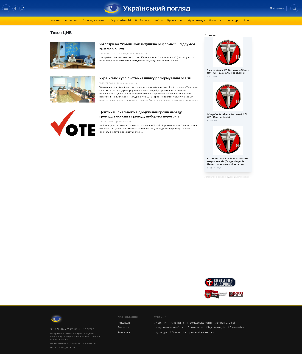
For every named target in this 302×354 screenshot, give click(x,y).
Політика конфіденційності (62, 347)
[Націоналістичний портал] (215, 294)
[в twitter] (22, 8)
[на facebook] (15, 8)
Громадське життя (95, 20)
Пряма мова (175, 20)
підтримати (278, 8)
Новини (55, 20)
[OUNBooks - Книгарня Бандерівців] (228, 282)
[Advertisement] (228, 226)
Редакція (123, 322)
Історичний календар (199, 332)
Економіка (216, 20)
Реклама (123, 327)
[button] (6, 8)
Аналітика (71, 20)
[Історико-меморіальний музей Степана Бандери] (240, 294)
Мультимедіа (196, 20)
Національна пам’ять (149, 20)
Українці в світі (121, 20)
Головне (122, 53)
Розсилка (123, 332)
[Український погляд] (56, 319)
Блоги (248, 20)
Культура (233, 20)
